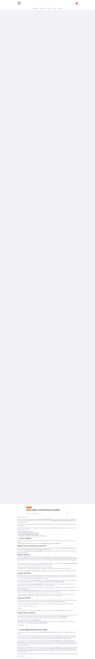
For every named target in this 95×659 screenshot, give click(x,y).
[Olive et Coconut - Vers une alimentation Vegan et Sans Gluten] (19, 3)
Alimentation (29, 507)
